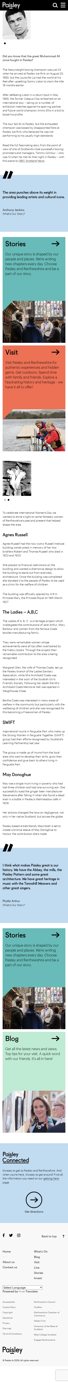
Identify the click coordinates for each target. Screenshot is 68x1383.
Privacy (6, 1323)
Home (7, 1251)
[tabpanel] (16, 21)
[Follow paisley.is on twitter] (11, 1235)
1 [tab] (5, 43)
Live (36, 1267)
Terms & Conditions (12, 1333)
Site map (7, 1328)
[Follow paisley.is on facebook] (4, 1235)
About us (9, 1262)
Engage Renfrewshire (44, 1340)
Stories (38, 1272)
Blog (37, 1256)
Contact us (10, 1267)
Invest (38, 1278)
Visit (37, 1262)
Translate (32, 1291)
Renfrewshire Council (44, 1302)
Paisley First (40, 1321)
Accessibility (9, 1302)
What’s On (41, 1251)
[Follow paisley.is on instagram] (18, 1235)
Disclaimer (8, 1318)
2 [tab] (8, 500)
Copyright (8, 1312)
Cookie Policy (9, 1307)
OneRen (38, 1307)
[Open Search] (55, 5)
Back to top (49, 1236)
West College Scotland (45, 1334)
